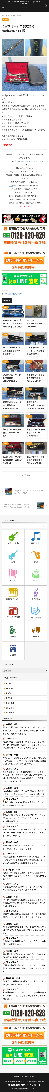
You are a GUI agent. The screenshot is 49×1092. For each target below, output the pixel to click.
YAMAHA (10, 712)
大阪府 (14, 294)
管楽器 (6, 290)
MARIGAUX (7, 294)
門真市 (19, 294)
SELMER (10, 707)
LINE (11, 185)
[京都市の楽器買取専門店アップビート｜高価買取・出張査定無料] (24, 9)
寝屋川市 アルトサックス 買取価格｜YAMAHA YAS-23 (35, 378)
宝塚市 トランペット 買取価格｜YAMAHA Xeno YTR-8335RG (35, 405)
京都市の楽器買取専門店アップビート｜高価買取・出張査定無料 (24, 1081)
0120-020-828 (24, 161)
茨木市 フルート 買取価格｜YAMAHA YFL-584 (12, 432)
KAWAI (9, 693)
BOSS (8, 683)
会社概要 (16, 1077)
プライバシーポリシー (29, 1077)
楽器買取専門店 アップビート (24, 1084)
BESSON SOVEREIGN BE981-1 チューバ (36, 323)
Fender (9, 688)
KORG (9, 698)
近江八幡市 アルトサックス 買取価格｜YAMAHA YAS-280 (35, 459)
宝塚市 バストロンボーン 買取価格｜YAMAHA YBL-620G (12, 405)
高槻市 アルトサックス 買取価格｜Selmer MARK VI (12, 459)
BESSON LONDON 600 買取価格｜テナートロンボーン (12, 350)
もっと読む (25, 474)
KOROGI (10, 702)
